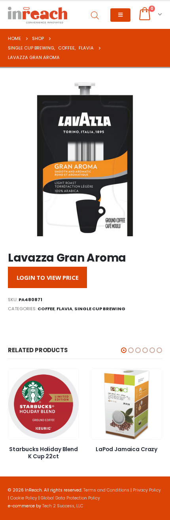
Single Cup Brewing (99, 309)
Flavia (64, 309)
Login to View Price (48, 277)
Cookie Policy (23, 498)
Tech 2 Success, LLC (62, 506)
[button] (123, 350)
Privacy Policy (147, 490)
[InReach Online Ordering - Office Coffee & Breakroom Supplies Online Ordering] (37, 15)
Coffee (46, 309)
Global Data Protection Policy (70, 498)
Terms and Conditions (106, 490)
